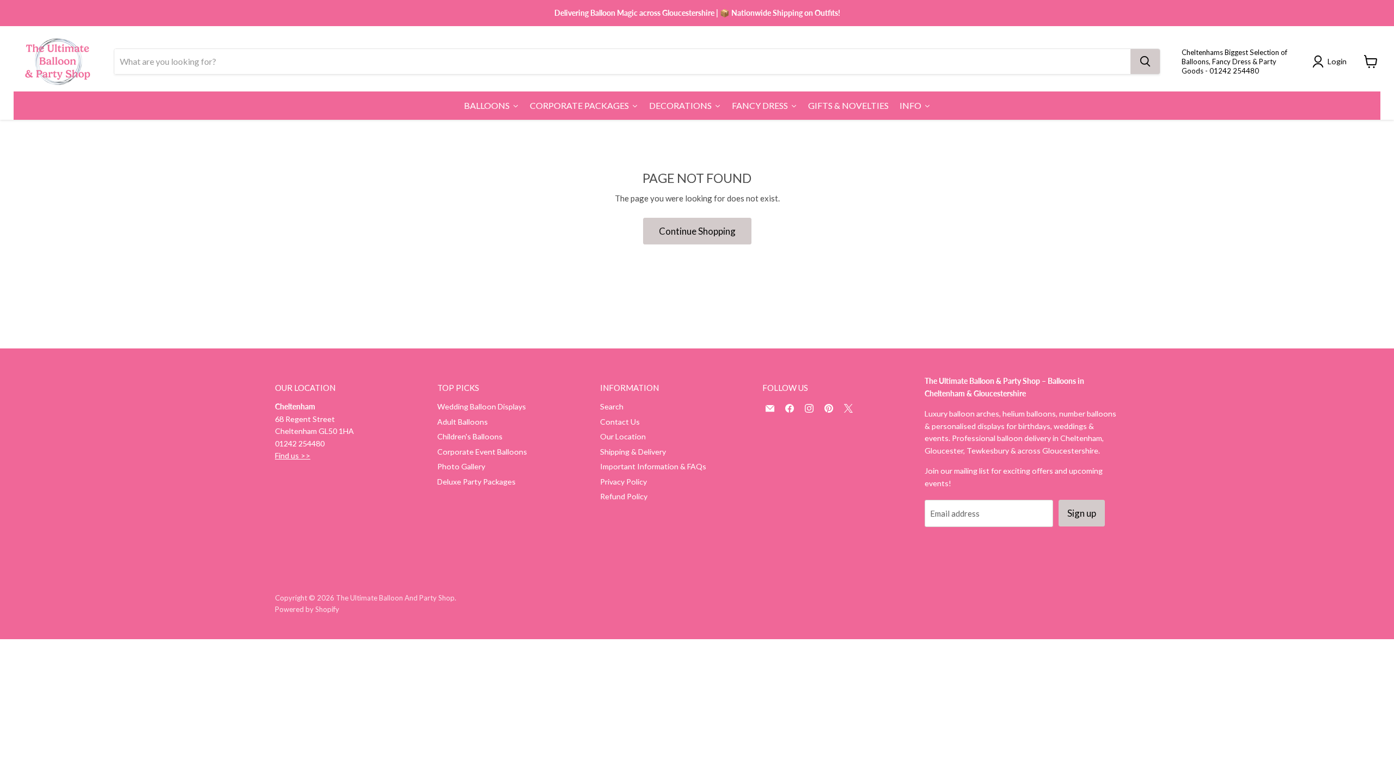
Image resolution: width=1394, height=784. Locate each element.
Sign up (1081, 513)
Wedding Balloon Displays (481, 406)
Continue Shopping (697, 231)
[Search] (1145, 61)
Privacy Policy (623, 481)
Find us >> (292, 455)
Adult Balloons (462, 421)
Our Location (623, 436)
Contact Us (620, 421)
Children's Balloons (470, 436)
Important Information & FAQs (653, 466)
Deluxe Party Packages (476, 481)
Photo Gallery (461, 466)
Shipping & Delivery (633, 451)
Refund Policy (623, 496)
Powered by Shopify (307, 609)
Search (611, 406)
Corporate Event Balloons (482, 451)
